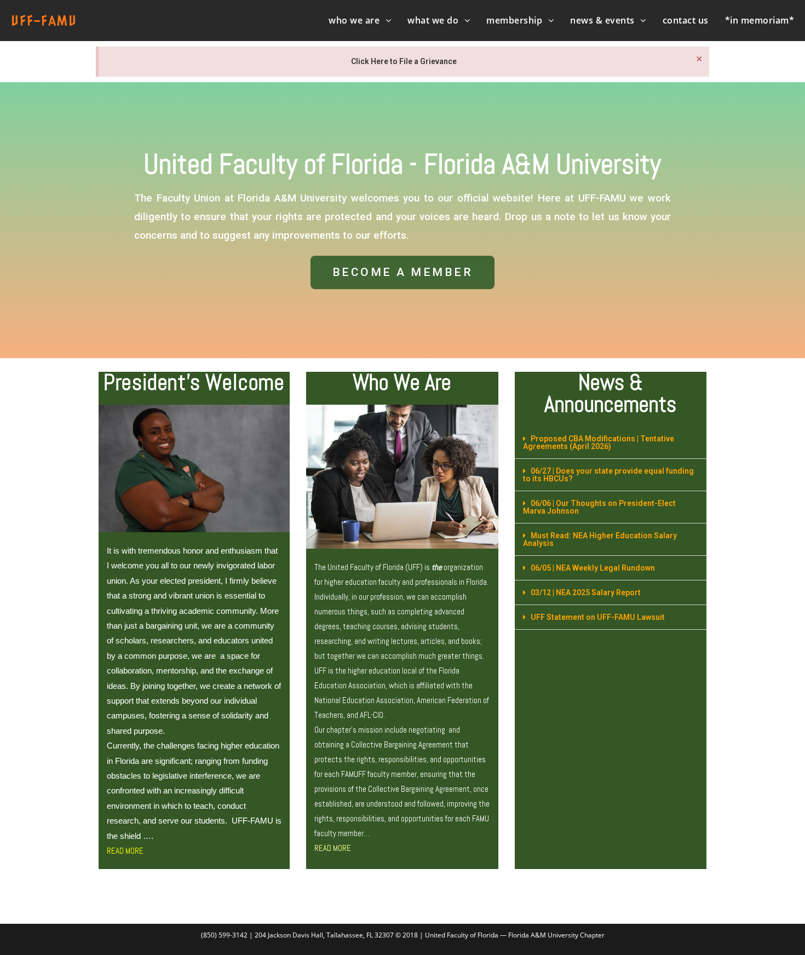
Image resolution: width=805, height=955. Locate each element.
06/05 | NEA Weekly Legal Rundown (593, 567)
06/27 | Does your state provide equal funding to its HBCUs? (608, 475)
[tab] (610, 443)
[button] (403, 272)
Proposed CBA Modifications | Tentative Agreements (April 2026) (598, 442)
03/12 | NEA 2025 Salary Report (586, 592)
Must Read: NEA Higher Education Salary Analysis (600, 539)
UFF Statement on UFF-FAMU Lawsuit (598, 617)
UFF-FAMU (44, 20)
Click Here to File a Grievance (404, 61)
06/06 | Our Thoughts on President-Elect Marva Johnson (599, 507)
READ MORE (125, 850)
